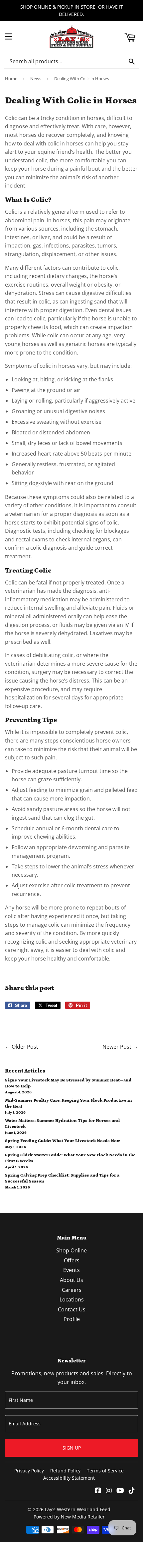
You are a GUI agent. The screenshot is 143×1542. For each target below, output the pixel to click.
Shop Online (71, 1250)
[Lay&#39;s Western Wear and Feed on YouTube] (120, 1491)
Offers (71, 1260)
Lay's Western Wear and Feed (77, 1509)
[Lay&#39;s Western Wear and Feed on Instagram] (109, 1491)
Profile (72, 1319)
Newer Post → (120, 1046)
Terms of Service (105, 1470)
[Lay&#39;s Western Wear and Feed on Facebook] (98, 1491)
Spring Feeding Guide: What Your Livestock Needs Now (62, 1140)
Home (11, 79)
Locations (72, 1299)
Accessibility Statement (69, 1478)
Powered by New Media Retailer (69, 1517)
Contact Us (71, 1309)
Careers (71, 1290)
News (35, 79)
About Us (71, 1280)
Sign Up (72, 1448)
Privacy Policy (29, 1470)
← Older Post (21, 1046)
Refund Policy (65, 1470)
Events (71, 1270)
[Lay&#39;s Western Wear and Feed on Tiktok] (132, 1491)
